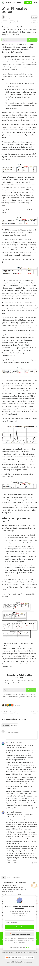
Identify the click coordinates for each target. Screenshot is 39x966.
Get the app (29, 957)
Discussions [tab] (16, 877)
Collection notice (31, 952)
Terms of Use (30, 938)
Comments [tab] (6, 725)
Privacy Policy (20, 942)
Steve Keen (9, 16)
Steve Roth (9, 743)
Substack (10, 962)
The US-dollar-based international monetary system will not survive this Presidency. (14, 888)
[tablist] (10, 725)
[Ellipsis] (36, 742)
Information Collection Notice (25, 940)
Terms (23, 952)
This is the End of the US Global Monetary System (14, 884)
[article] (19, 888)
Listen (35, 17)
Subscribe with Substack (21, 934)
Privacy (18, 952)
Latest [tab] (9, 877)
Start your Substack (14, 957)
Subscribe (28, 2)
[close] (33, 898)
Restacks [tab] (14, 725)
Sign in (35, 2)
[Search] (35, 877)
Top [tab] (4, 877)
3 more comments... (8, 868)
